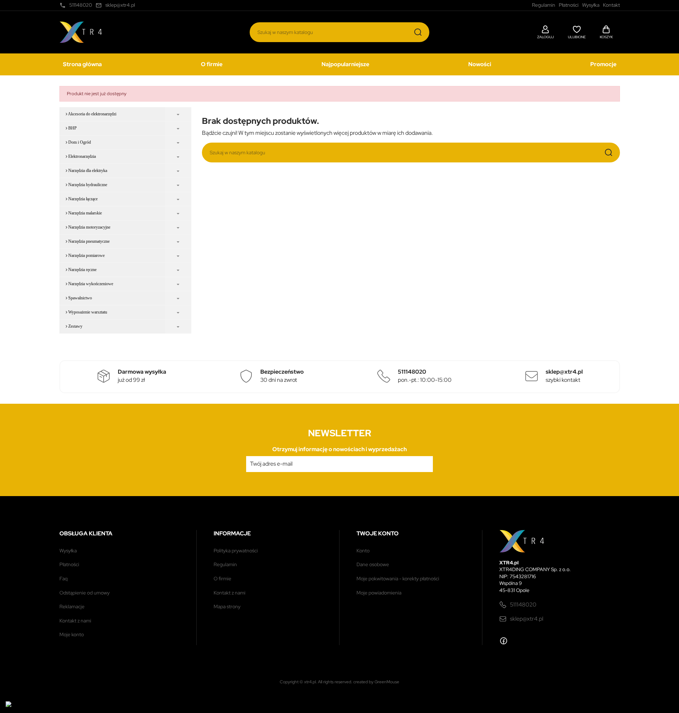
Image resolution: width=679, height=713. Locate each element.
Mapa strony (227, 606)
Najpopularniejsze (345, 64)
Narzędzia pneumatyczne (88, 241)
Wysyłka (68, 550)
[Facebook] (503, 641)
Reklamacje (72, 606)
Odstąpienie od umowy (84, 593)
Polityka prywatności (236, 550)
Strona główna (82, 64)
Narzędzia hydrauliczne (87, 184)
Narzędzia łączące (82, 198)
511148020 (523, 604)
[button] (545, 31)
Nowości (479, 64)
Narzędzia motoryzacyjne (88, 227)
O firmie (211, 64)
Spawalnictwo (79, 297)
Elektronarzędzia (81, 156)
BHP (72, 128)
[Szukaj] (418, 32)
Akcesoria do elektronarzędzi (91, 113)
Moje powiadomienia (378, 593)
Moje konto (71, 634)
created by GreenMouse (376, 682)
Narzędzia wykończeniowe (90, 283)
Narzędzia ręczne (82, 269)
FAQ (63, 578)
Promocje (603, 64)
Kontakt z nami (75, 620)
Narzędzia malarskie (84, 213)
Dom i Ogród (79, 142)
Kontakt (611, 5)
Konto (363, 550)
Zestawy (74, 326)
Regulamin (225, 564)
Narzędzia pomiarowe (86, 255)
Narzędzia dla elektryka (87, 170)
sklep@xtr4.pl (526, 618)
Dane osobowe (372, 564)
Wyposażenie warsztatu (87, 312)
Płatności (69, 564)
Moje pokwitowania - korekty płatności (397, 578)
